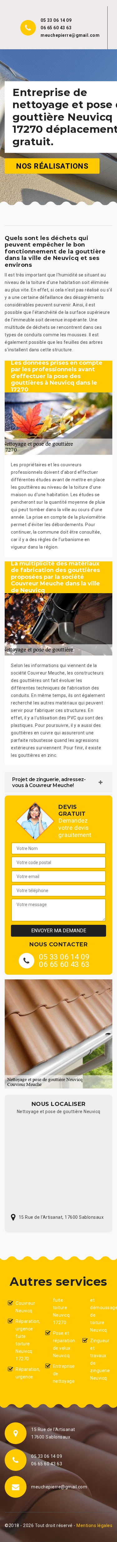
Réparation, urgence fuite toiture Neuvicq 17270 (25, 1340)
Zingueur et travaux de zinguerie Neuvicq (99, 1359)
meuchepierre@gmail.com (70, 35)
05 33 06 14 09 (56, 20)
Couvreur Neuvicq (25, 1307)
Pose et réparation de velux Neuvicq (62, 1344)
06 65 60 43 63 (56, 27)
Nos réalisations (52, 165)
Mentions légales (94, 1525)
